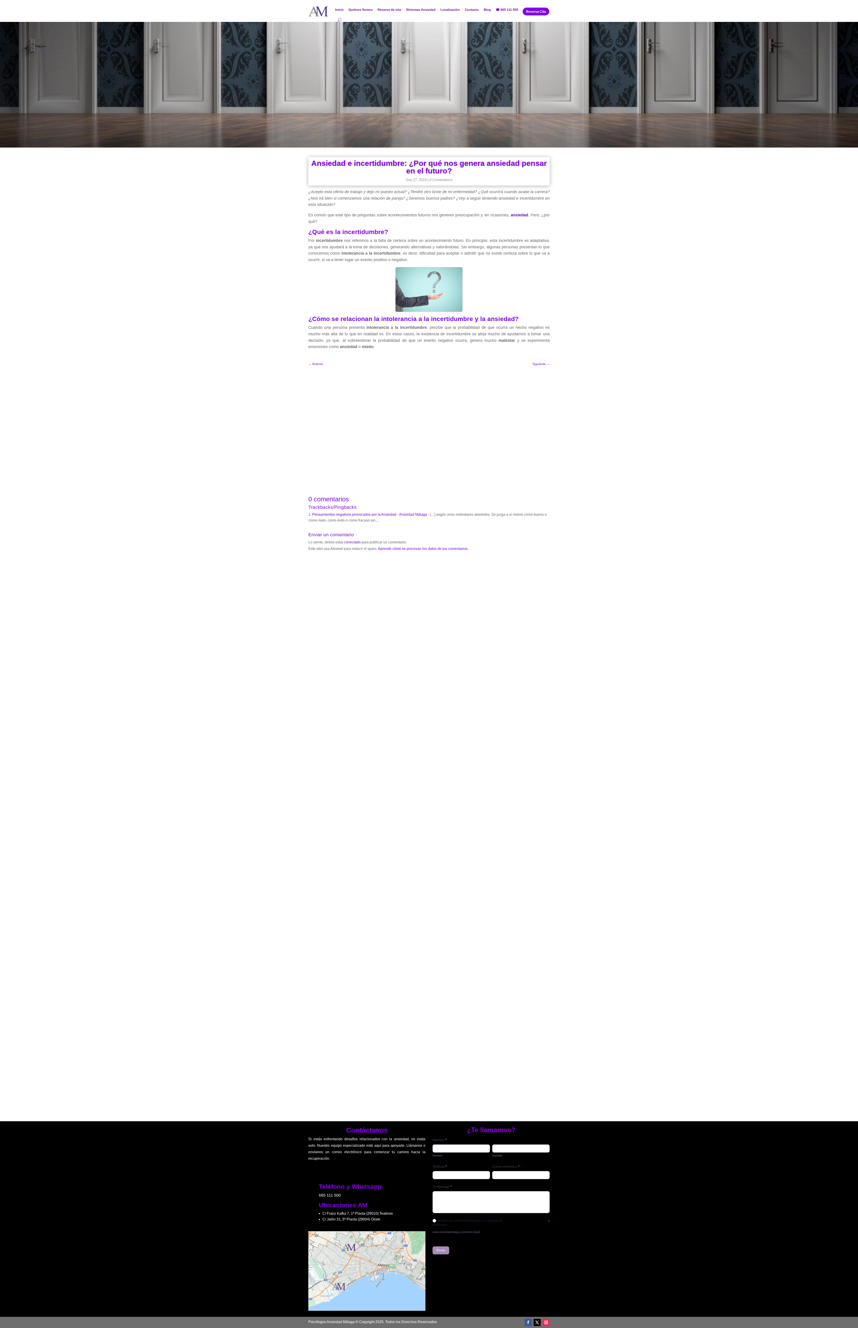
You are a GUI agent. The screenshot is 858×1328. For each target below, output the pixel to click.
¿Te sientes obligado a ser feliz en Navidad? (429, 899)
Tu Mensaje (442, 1187)
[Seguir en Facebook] (528, 1322)
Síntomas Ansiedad (420, 9)
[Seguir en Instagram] (546, 1322)
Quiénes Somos (361, 9)
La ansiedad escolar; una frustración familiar (429, 1081)
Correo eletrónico (505, 1166)
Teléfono (440, 1166)
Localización (450, 9)
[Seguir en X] (537, 1322)
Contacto (472, 9)
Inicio (339, 9)
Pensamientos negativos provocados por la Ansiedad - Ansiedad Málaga (369, 514)
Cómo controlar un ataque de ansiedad (429, 718)
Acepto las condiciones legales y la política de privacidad (467, 1222)
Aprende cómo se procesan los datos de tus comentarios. (423, 549)
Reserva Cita (536, 11)
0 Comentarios (441, 180)
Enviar (440, 1250)
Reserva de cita (389, 9)
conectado (352, 542)
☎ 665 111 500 (507, 9)
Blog (487, 9)
